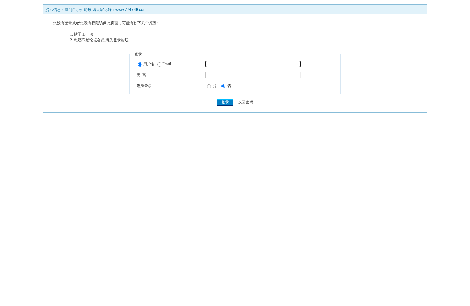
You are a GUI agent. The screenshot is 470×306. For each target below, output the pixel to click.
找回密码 (245, 102)
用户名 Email (157, 64)
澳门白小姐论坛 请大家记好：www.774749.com (105, 9)
